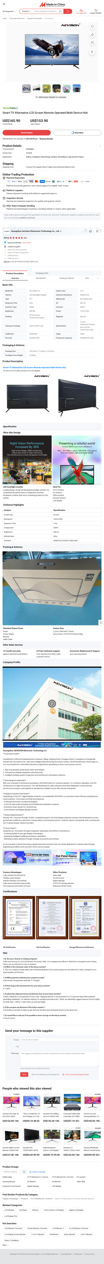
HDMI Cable (7, 1177)
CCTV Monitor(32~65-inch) (62, 1177)
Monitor (35, 1210)
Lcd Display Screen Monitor (15, 1234)
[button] (93, 278)
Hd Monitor (54, 1234)
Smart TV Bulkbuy (12, 1240)
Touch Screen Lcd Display (54, 1210)
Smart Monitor (69, 1234)
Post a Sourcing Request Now (75, 1074)
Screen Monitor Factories (37, 1228)
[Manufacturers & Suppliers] (52, 4)
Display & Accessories (34, 18)
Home (5, 18)
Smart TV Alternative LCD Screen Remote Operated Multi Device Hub (34, 367)
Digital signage (33, 1186)
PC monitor (81, 1177)
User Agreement (66, 1254)
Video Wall (81, 1181)
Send (24, 1074)
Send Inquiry (26, 132)
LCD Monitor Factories (13, 1228)
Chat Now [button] (79, 133)
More (5, 1245)
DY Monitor (31, 1181)
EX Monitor (56, 1181)
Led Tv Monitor (86, 1234)
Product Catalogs (38, 1172)
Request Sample (46, 139)
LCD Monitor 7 (58, 1228)
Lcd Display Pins (11, 1216)
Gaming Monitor (9, 1181)
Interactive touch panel (12, 1186)
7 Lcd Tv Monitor (37, 1234)
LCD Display (49, 18)
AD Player (23, 1210)
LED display (56, 1186)
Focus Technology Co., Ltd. (35, 1254)
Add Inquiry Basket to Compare (52, 97)
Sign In (6, 261)
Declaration (78, 1254)
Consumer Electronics (17, 18)
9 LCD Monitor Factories (78, 1228)
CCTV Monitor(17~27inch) (37, 1177)
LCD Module (9, 1210)
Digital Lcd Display (76, 1210)
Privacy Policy (89, 1254)
